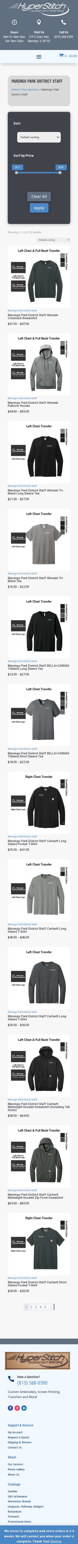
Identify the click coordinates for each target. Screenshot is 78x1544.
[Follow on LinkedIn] (24, 1408)
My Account (15, 1432)
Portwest (13, 1516)
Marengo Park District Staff (22, 310)
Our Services (15, 1464)
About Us (13, 1474)
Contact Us (15, 1447)
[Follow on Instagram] (17, 1408)
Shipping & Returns (19, 1442)
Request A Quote (18, 1437)
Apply (39, 207)
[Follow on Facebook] (10, 1408)
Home (15, 89)
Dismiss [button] (56, 1541)
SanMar (12, 1491)
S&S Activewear (17, 1496)
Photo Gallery (16, 1469)
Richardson (14, 1511)
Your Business (30, 89)
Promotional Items (19, 1521)
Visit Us (39, 32)
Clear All (39, 196)
